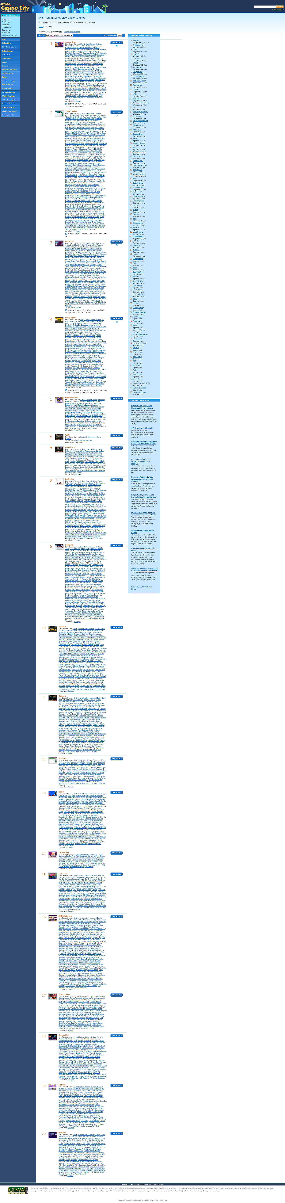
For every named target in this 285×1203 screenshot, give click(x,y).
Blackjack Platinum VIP (80, 56)
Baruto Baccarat (71, 250)
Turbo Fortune (100, 90)
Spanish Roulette (71, 607)
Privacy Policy (163, 1200)
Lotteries (5, 66)
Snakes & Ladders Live (90, 373)
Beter (135, 178)
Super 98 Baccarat (92, 217)
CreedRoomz (137, 236)
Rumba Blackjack (97, 467)
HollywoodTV (137, 192)
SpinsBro (62, 1085)
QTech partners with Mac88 (142, 428)
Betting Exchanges (8, 81)
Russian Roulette (87, 1119)
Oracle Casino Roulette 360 (88, 190)
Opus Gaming (138, 183)
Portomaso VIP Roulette (80, 197)
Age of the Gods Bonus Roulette (81, 701)
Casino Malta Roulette (73, 412)
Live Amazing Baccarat (94, 517)
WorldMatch (137, 321)
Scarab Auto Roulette (72, 87)
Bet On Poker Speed (79, 707)
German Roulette (81, 152)
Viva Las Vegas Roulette (74, 229)
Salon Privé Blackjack (80, 291)
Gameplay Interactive (140, 112)
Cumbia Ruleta (70, 60)
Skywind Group (138, 201)
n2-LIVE (136, 241)
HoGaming (137, 116)
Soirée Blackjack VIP (90, 213)
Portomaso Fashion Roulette (88, 597)
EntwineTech (137, 339)
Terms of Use (154, 1200)
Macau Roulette (90, 179)
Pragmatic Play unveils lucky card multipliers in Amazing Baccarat (142, 479)
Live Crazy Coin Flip (93, 174)
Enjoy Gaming (138, 223)
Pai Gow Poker (97, 824)
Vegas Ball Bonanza (87, 302)
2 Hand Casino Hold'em (92, 44)
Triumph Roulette (77, 748)
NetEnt (135, 63)
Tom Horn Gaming (139, 388)
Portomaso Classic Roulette (75, 193)
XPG (134, 94)
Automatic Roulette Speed (89, 120)
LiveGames (137, 156)
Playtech (136, 54)
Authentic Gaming (139, 80)
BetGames (137, 58)
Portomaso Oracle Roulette (95, 598)
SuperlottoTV (137, 272)
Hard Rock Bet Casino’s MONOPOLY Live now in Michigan (140, 461)
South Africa (78, 430)
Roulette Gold (97, 83)
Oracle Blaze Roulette (92, 188)
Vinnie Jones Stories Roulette (87, 96)
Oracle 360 (94, 591)
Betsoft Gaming (138, 294)
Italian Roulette (82, 163)
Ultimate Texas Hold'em (78, 428)
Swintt (135, 138)
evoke (135, 299)
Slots (67, 213)
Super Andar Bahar (87, 295)
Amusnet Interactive (140, 152)
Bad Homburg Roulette (73, 126)
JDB (134, 361)
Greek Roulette (82, 160)
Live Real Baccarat (85, 725)
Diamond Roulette (71, 142)
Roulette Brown (75, 206)
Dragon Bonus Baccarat (89, 1097)
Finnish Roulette (90, 501)
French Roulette (71, 151)
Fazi (134, 107)
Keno (74, 167)
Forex (4, 77)
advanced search (278, 9)
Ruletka (68, 211)
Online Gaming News (9, 100)
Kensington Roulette (84, 167)
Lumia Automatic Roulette (74, 179)
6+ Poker (78, 46)
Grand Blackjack (95, 158)
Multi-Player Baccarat (90, 522)
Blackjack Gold (90, 129)
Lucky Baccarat (90, 177)
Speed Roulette (99, 87)
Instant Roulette (71, 163)
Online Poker (7, 55)
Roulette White (93, 208)
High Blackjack (99, 160)
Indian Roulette (96, 161)
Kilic (94, 946)
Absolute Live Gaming (141, 103)
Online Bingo (6, 58)
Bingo (95, 764)
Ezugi (135, 49)
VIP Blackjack (100, 302)
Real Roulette (70, 735)
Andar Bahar (90, 46)
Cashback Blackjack (71, 710)
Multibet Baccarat (89, 183)
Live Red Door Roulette (86, 176)
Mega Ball (68, 76)
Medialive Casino (139, 143)
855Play (136, 276)
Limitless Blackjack (65, 662)
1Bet (81, 44)
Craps (92, 58)
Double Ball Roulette (84, 60)
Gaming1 (136, 303)
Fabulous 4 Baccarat (84, 145)
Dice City (90, 497)
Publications (146, 1184)
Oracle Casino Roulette (85, 80)
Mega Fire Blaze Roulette (74, 181)
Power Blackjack (78, 83)
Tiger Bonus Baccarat (83, 222)
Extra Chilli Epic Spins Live (79, 265)
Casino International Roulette (94, 138)
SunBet (135, 254)
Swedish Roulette (96, 218)
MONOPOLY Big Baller (91, 76)
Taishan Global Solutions (142, 383)
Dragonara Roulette (89, 499)
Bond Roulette (77, 135)
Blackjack (95, 51)
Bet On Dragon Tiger (73, 803)
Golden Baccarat (71, 154)
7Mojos (135, 210)
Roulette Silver (81, 970)
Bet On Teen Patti (84, 51)
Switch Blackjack (80, 836)
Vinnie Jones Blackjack (73, 94)
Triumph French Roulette (89, 838)
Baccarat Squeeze (99, 49)
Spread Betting (7, 84)
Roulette (88, 83)
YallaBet (62, 1133)
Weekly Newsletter (8, 96)
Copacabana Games (140, 334)
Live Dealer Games (9, 47)
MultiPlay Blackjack (79, 955)
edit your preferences (72, 32)
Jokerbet (88, 69)
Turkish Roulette (85, 92)
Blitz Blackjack (64, 934)
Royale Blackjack (84, 209)
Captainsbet (70, 447)
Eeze (135, 267)
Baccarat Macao (84, 124)
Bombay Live (137, 134)
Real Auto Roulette (87, 733)
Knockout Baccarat (91, 273)
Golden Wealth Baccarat (89, 156)
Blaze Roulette (100, 932)
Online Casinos (7, 51)
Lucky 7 (94, 74)
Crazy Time (99, 58)
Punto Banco (97, 1161)
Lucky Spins (70, 318)
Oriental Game (138, 161)
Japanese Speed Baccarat (96, 67)
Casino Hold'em (83, 58)
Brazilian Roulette (89, 135)
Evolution (136, 40)
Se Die (74, 776)
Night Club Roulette (80, 185)
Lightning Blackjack (72, 172)
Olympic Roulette (89, 957)
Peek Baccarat (100, 286)
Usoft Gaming (138, 232)
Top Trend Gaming (139, 392)
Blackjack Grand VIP (77, 55)
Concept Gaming (139, 330)
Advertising (135, 1184)
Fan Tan (84, 62)
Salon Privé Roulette (84, 85)
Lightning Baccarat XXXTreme (83, 71)
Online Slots (6, 43)
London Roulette (78, 520)
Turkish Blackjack (71, 92)
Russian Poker (89, 737)
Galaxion (136, 348)
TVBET (135, 89)
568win (135, 325)
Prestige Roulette (71, 199)
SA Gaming (137, 98)
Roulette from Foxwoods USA (93, 206)
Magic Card (76, 361)
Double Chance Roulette (74, 808)
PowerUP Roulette (97, 288)
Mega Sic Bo (77, 76)
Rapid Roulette (96, 201)
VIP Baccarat (96, 225)
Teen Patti (89, 220)
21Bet (67, 46)
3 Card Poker (85, 115)
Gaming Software (8, 107)
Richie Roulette (64, 829)
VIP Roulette (99, 227)
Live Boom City (79, 174)
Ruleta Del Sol (96, 209)
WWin (67, 435)
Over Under (73, 961)
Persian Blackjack (65, 826)
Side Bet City (99, 211)
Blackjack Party (90, 55)
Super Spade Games (140, 165)
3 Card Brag (74, 115)
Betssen (62, 696)
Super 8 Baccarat (79, 88)
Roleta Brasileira (71, 202)
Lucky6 (100, 74)
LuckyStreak (137, 72)
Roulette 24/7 (89, 202)
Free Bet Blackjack (84, 64)
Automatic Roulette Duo (85, 119)
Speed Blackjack (87, 87)
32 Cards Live (95, 115)
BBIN (135, 218)
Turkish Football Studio (87, 840)
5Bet (72, 46)
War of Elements (71, 99)
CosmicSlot (63, 1035)
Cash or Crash (87, 136)
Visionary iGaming (139, 174)
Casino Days (70, 42)
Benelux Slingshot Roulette (96, 327)
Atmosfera (136, 129)
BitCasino (69, 479)
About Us (125, 1184)
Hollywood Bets (72, 398)
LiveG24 (136, 214)
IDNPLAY (136, 250)
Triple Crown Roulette (94, 780)
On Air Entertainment (140, 121)
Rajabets (62, 627)
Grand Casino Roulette (92, 717)
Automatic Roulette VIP (85, 48)
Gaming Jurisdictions (9, 115)
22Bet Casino (71, 111)
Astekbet (62, 758)
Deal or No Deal (97, 140)
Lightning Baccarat (72, 170)
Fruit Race (98, 151)
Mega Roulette (89, 181)
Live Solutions (138, 259)
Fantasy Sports (7, 73)
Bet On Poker (71, 804)
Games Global (138, 76)
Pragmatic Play (138, 45)
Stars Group (137, 374)
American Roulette (89, 117)
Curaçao (77, 101)
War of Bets (99, 97)
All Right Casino (65, 916)
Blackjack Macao (80, 131)
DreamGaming (138, 187)
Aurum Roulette (87, 799)
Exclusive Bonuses (8, 92)
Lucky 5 (81, 74)
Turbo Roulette (82, 980)
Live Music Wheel (71, 725)
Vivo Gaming (137, 67)
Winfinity (136, 227)
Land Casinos (158, 1184)
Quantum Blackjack (86, 199)
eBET (135, 147)
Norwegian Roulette (72, 526)
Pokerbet (83, 81)
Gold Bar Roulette (89, 268)
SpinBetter (69, 545)
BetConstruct (137, 170)
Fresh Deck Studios (140, 343)
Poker (77, 81)
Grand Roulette (70, 160)
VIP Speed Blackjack (82, 304)
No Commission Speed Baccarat (94, 78)
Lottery (41, 27)
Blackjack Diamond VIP (73, 53)
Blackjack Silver (95, 56)
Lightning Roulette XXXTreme (82, 72)
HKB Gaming (137, 357)
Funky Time (69, 152)
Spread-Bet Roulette (67, 742)
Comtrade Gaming (139, 312)
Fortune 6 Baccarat (80, 149)
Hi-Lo (91, 160)
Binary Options (7, 88)
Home (4, 40)
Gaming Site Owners (9, 111)
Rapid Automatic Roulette (75, 966)
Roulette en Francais (85, 529)
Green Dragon (138, 281)
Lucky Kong (64, 852)
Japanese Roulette (79, 67)
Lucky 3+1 (101, 817)
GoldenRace (137, 316)
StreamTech (137, 379)
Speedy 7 (68, 88)
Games (4, 62)
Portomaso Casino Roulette (90, 192)
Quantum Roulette (73, 733)
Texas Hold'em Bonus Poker (82, 298)
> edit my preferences (9, 35)
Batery (61, 792)
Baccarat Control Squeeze (82, 49)
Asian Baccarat (64, 799)
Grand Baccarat (82, 158)
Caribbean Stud (70, 58)
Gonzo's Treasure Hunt (92, 348)
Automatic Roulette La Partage (83, 401)
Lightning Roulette (86, 172)
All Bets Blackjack (75, 117)
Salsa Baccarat (98, 85)
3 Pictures (96, 760)
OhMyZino (63, 873)
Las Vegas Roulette (98, 168)
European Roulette (91, 144)
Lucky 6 (87, 74)
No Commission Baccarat (92, 362)
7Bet (83, 46)
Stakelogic (136, 245)
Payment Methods (8, 104)
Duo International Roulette (74, 144)
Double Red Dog (65, 1145)
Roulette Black (90, 204)
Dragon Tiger (96, 60)
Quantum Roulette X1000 (81, 201)
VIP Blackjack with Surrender (83, 97)
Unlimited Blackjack (99, 92)
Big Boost (69, 241)
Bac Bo (96, 48)
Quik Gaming (137, 285)
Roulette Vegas (64, 900)
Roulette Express (83, 829)
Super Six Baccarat (93, 88)
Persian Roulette (78, 826)
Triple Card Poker (88, 90)
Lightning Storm (79, 517)
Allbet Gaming (138, 125)
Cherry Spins (64, 994)
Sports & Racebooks (9, 69)
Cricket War (84, 261)
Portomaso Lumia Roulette (81, 195)
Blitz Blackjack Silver (77, 934)
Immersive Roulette (83, 161)
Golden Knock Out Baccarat (88, 154)
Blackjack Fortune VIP (91, 53)
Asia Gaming (137, 85)
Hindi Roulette (89, 65)
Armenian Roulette (99, 797)
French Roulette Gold (85, 151)
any (60, 32)
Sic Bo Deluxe (89, 211)
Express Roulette (71, 810)
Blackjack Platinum (92, 332)
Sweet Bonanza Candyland (75, 220)
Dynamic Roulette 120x (71, 1099)
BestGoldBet (137, 290)
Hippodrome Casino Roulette (69, 1058)
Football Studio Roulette (79, 502)
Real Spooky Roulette (84, 735)
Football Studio (93, 62)
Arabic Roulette (70, 119)
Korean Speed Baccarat (81, 168)
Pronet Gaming (138, 308)
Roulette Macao (81, 208)
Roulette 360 (99, 202)
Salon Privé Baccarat (92, 423)
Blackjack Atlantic (83, 128)
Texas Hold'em (87, 378)
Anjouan (70, 1030)
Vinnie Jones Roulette (90, 94)
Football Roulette (78, 147)
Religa (135, 370)
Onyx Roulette (71, 730)
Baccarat (68, 49)
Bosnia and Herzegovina (83, 440)
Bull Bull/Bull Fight (85, 565)
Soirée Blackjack (76, 213)
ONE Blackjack (70, 80)
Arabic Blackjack (74, 797)
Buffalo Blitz (83, 709)
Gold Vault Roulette (76, 65)
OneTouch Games (139, 196)
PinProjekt (136, 205)
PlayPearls (137, 365)
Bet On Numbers (71, 51)
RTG (134, 263)
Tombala (78, 746)
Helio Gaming (137, 352)
